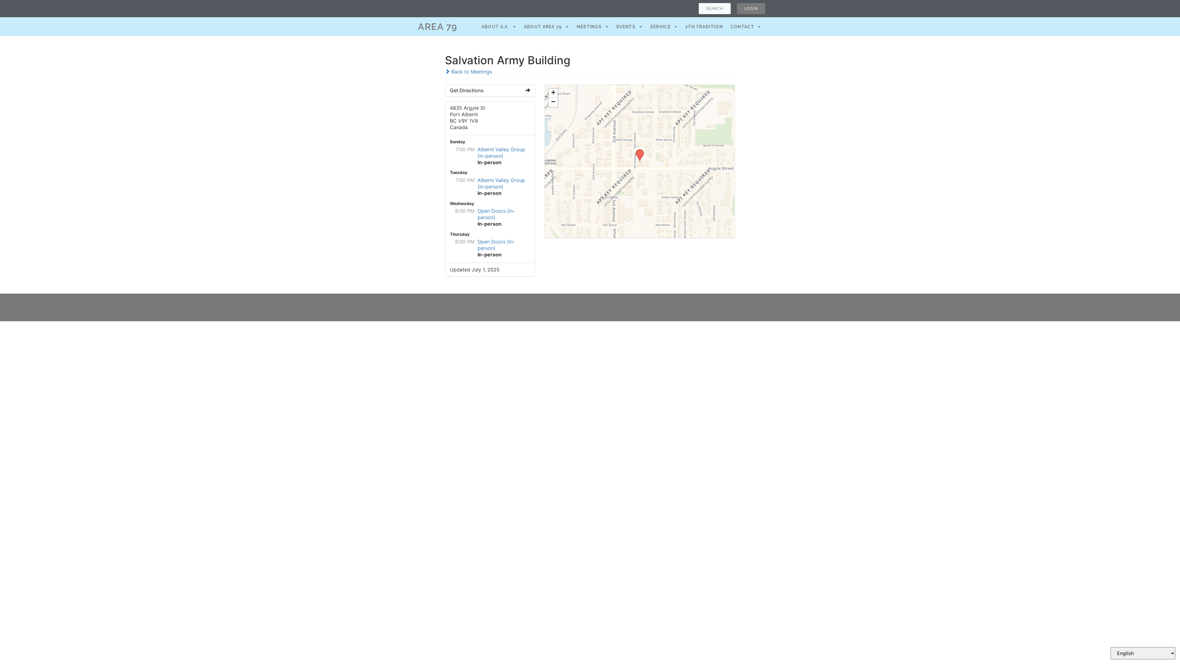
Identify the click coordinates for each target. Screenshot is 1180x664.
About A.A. (495, 26)
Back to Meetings (471, 72)
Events (625, 26)
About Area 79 (543, 26)
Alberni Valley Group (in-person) (501, 152)
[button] (637, 151)
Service (660, 26)
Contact (742, 26)
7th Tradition (704, 26)
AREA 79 (438, 26)
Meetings (589, 26)
